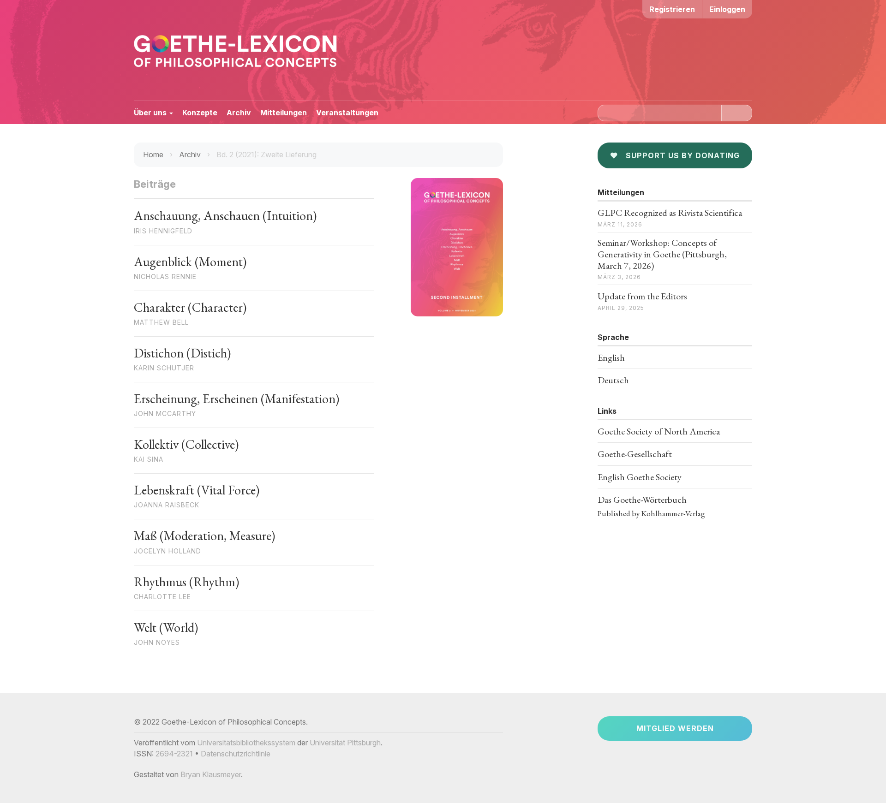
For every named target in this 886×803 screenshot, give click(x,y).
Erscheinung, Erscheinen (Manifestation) (236, 398)
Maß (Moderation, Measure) (204, 535)
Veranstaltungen (347, 112)
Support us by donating (675, 155)
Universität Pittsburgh (345, 742)
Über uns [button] (151, 112)
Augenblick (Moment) (190, 261)
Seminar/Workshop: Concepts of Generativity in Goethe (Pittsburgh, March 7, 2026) (662, 254)
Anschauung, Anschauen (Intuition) (225, 215)
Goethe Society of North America (659, 431)
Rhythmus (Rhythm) (186, 581)
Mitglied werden (675, 728)
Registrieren (672, 9)
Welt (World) (166, 627)
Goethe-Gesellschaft (635, 454)
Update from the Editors (642, 296)
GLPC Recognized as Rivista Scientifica (670, 213)
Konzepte (199, 112)
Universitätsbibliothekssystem (246, 742)
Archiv (239, 112)
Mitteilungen (283, 112)
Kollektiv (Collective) (186, 444)
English (611, 357)
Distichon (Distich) (182, 353)
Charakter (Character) (190, 307)
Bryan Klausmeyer (210, 774)
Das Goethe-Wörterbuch (642, 500)
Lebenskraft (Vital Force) (196, 490)
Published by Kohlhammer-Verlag (651, 513)
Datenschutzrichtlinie (235, 753)
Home (153, 154)
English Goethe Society (640, 477)
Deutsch (613, 380)
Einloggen (727, 9)
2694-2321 (174, 753)
